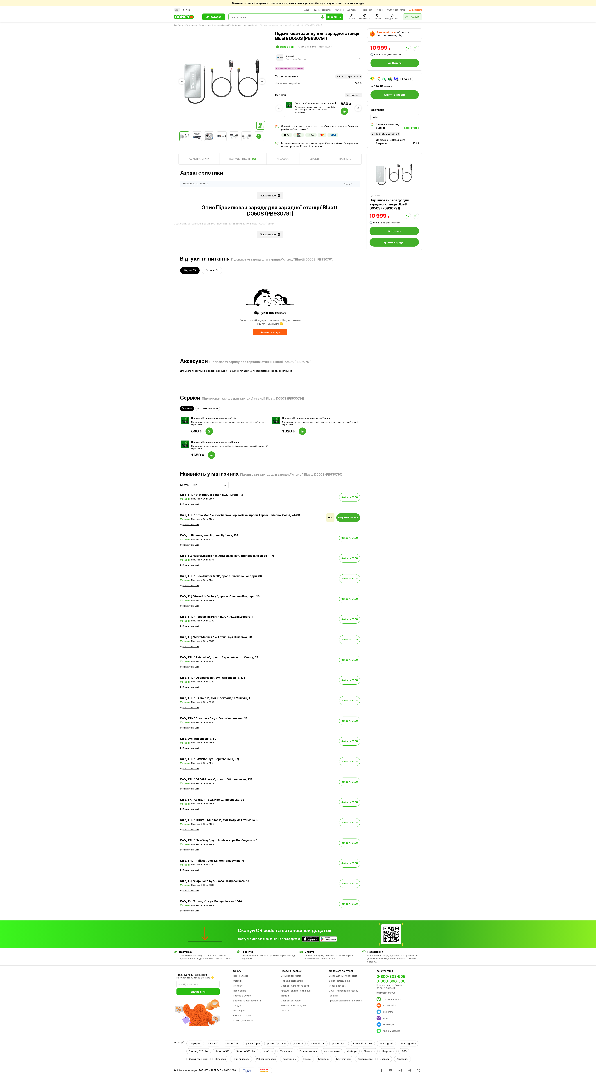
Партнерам (239, 1010)
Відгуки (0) (190, 270)
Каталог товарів (242, 1015)
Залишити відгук (270, 332)
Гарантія (333, 995)
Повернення (366, 10)
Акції (306, 10)
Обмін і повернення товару (343, 990)
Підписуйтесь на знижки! (191, 974)
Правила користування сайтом (345, 1000)
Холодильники (332, 1051)
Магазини (339, 10)
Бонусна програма (291, 975)
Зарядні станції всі (224, 25)
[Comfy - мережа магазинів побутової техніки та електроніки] (186, 16)
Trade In (285, 995)
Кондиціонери (365, 1059)
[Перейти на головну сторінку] (175, 25)
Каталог (215, 16)
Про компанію (240, 975)
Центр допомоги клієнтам (343, 975)
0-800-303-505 (391, 976)
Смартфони (195, 1043)
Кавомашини (289, 1059)
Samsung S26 (386, 1043)
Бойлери (384, 1059)
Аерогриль (402, 1059)
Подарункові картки (322, 10)
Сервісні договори (291, 1000)
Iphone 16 (298, 1043)
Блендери (323, 1059)
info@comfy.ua (387, 992)
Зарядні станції (206, 25)
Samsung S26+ (408, 1043)
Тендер (237, 1005)
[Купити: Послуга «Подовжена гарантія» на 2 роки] (302, 431)
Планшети (369, 1051)
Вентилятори (343, 1059)
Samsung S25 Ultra (245, 1051)
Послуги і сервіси (291, 970)
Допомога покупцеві (341, 970)
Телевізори (286, 1051)
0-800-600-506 (391, 981)
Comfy (237, 970)
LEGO (404, 1051)
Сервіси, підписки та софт (295, 985)
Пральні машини (308, 1051)
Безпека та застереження (247, 1000)
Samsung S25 (222, 1051)
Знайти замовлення (339, 980)
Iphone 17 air (232, 1043)
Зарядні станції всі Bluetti (246, 25)
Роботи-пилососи (266, 1059)
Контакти (238, 985)
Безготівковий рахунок (293, 1005)
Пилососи (220, 1059)
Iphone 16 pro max (362, 1043)
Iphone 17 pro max (276, 1043)
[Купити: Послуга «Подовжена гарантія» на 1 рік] (209, 431)
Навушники (388, 1051)
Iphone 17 (213, 1043)
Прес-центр (239, 990)
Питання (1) (211, 270)
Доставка (351, 10)
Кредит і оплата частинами (296, 990)
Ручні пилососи (241, 1059)
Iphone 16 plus (317, 1043)
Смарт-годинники (198, 1059)
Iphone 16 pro (339, 1043)
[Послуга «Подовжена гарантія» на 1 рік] (289, 105)
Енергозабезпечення (187, 25)
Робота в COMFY (242, 995)
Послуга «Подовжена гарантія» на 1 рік (315, 103)
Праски (307, 1059)
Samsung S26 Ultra (198, 1051)
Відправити (198, 991)
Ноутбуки (268, 1051)
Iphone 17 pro (253, 1043)
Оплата (285, 1010)
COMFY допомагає (396, 10)
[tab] (199, 158)
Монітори (352, 1051)
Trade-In (380, 10)
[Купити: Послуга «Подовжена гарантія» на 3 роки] (211, 455)
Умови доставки (337, 985)
